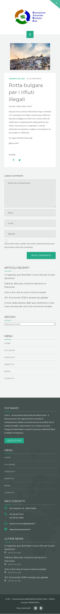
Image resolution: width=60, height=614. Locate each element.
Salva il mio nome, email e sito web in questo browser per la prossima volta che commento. (29, 245)
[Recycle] (30, 17)
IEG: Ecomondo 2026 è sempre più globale (26, 297)
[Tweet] (18, 160)
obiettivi (9, 364)
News (7, 371)
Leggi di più (14, 440)
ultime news (35, 78)
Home (7, 343)
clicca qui (28, 138)
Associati (9, 357)
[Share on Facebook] (12, 160)
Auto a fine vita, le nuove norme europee (25, 292)
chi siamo (9, 350)
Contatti (9, 378)
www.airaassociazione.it (19, 529)
